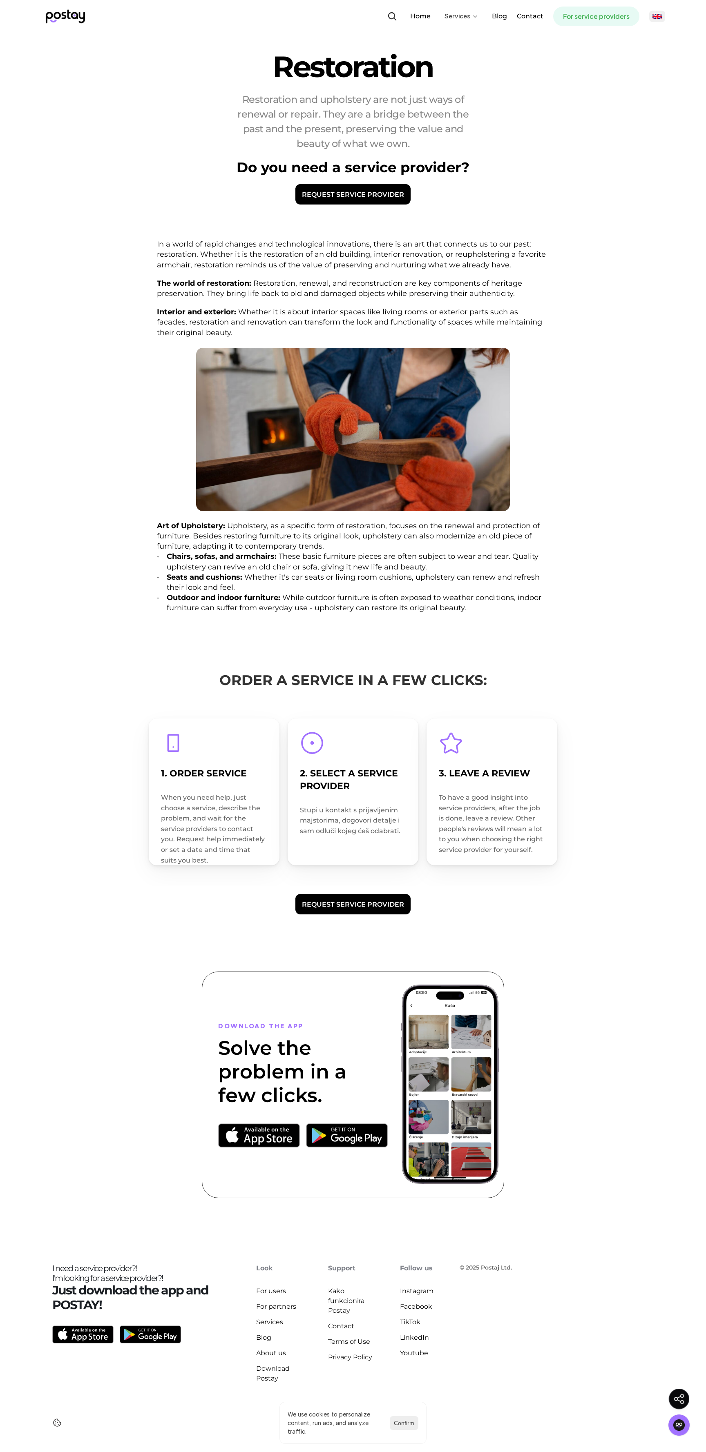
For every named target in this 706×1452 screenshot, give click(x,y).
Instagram (416, 1291)
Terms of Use (349, 1341)
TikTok (410, 1322)
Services (269, 1322)
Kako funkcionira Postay (347, 1300)
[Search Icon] (392, 16)
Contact (530, 16)
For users (271, 1291)
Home (420, 16)
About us (271, 1353)
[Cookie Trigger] (57, 1423)
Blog (499, 16)
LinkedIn (414, 1337)
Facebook (416, 1306)
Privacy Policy (350, 1357)
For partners (276, 1306)
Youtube (414, 1353)
